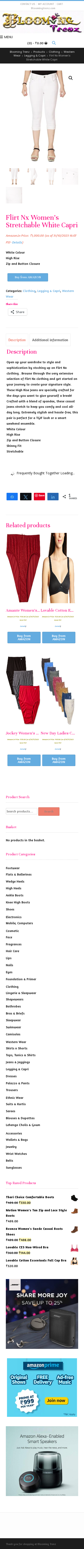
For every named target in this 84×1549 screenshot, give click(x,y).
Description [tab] (17, 340)
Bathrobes (13, 1006)
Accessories (14, 1133)
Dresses (11, 1076)
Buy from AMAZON (28, 277)
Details (17, 242)
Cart (60, 4)
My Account (46, 4)
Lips (8, 958)
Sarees (10, 1111)
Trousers (12, 1090)
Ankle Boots (14, 895)
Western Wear (16, 1042)
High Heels (13, 888)
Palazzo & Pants (17, 1083)
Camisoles (13, 1034)
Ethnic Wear (14, 1098)
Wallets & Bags (17, 1139)
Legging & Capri (48, 291)
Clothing (29, 291)
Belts (9, 1160)
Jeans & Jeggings (18, 1062)
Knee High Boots (18, 902)
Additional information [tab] (50, 340)
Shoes (10, 909)
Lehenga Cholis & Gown (23, 1125)
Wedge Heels (15, 881)
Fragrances (13, 944)
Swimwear (13, 1027)
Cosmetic (12, 931)
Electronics (13, 917)
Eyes (9, 972)
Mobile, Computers (19, 923)
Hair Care (12, 951)
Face (9, 937)
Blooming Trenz (47, 1544)
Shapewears (14, 999)
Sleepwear (13, 1020)
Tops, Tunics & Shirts (20, 1055)
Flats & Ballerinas (19, 874)
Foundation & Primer (21, 979)
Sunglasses (14, 1167)
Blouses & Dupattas (20, 1118)
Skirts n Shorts (16, 1048)
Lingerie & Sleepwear (21, 993)
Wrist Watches (16, 1154)
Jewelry (11, 1147)
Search (48, 811)
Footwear (13, 868)
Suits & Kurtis (16, 1104)
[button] (70, 78)
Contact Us (27, 4)
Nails (9, 965)
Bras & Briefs (15, 1013)
